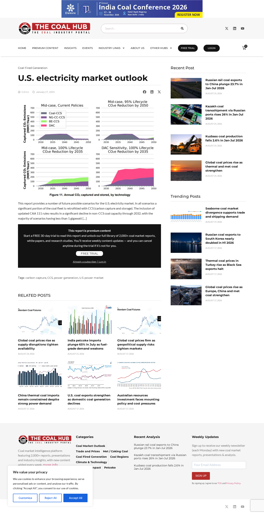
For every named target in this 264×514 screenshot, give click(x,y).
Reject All (50, 497)
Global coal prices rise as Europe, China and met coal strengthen (224, 291)
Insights (70, 48)
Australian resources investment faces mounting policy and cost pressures (138, 399)
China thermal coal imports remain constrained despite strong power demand (38, 399)
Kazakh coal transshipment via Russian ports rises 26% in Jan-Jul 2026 (160, 456)
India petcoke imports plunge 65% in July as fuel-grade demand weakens (88, 344)
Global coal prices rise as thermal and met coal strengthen (224, 166)
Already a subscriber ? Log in (89, 261)
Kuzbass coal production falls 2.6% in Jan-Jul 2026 (159, 467)
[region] (50, 486)
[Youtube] (242, 28)
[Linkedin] (234, 28)
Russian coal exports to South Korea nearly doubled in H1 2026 (223, 239)
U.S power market (91, 278)
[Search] (183, 28)
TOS (220, 483)
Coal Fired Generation (32, 68)
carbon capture (36, 278)
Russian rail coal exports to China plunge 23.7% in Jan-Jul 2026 (224, 84)
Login (211, 48)
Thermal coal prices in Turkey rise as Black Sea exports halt (223, 265)
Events (87, 48)
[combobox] (144, 28)
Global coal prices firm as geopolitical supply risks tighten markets (136, 344)
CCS (50, 278)
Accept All (75, 497)
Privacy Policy (233, 483)
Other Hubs (159, 48)
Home (22, 48)
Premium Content (45, 48)
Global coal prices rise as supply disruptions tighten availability (38, 344)
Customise (25, 497)
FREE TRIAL (188, 48)
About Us (137, 48)
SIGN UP (200, 475)
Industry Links (109, 48)
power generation (66, 278)
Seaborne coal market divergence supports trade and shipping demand (225, 212)
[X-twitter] (226, 28)
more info (50, 465)
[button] (144, 92)
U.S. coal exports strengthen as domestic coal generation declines (89, 399)
